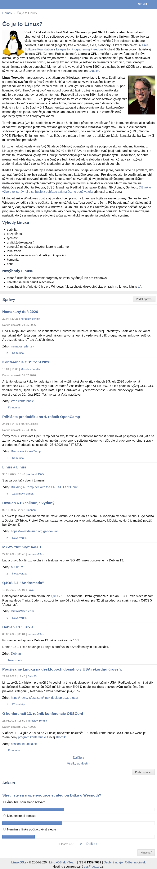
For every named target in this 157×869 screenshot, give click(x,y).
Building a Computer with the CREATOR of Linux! (44, 487)
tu (139, 286)
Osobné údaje (113, 862)
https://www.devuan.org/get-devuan (35, 531)
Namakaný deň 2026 (20, 312)
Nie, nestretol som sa (21, 815)
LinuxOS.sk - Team (62, 862)
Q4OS (55, 596)
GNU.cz (93, 70)
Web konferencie (22, 401)
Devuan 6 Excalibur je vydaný (28, 503)
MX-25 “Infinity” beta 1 (22, 547)
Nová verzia (19, 537)
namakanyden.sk (22, 346)
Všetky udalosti (77, 763)
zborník (61, 737)
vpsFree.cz (91, 866)
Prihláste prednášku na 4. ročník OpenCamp (41, 417)
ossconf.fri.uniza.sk (24, 744)
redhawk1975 (35, 474)
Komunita (18, 352)
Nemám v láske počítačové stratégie (31, 829)
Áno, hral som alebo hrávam (25, 802)
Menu (142, 4)
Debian (16, 653)
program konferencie (32, 737)
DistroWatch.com (22, 611)
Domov (7, 13)
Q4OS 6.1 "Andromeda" (23, 583)
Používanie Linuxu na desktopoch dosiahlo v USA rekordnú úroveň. (62, 669)
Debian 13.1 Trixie (18, 627)
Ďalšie (77, 757)
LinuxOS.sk (15, 4)
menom (32, 509)
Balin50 (32, 676)
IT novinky (18, 704)
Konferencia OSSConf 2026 (26, 362)
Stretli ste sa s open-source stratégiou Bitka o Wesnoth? (51, 795)
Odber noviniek (135, 862)
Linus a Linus (14, 467)
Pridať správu (144, 298)
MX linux (17, 567)
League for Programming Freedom (79, 49)
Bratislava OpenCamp (26, 451)
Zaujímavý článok (23, 493)
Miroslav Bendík (30, 318)
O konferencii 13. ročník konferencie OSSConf (42, 714)
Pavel (31, 589)
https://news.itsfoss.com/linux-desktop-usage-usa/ (44, 697)
